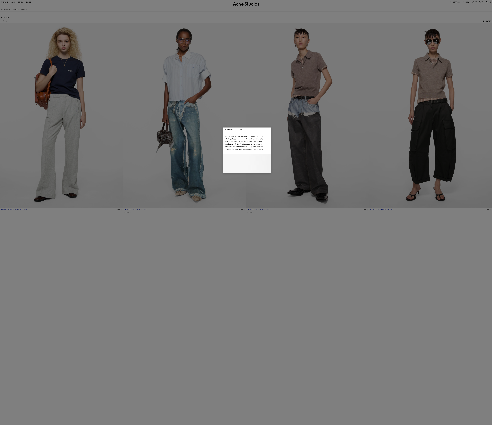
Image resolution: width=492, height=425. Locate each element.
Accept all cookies (247, 169)
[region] (247, 150)
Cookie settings (246, 158)
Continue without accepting (246, 164)
